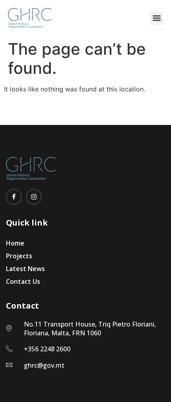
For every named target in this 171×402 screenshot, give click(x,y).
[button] (156, 18)
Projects (19, 255)
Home (15, 243)
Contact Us (23, 281)
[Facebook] (14, 197)
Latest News (25, 268)
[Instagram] (34, 197)
